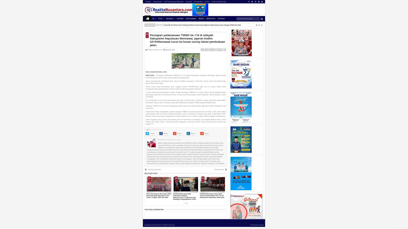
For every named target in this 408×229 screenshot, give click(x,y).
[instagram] (255, 1)
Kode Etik (189, 2)
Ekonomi (180, 19)
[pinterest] (258, 1)
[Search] (262, 19)
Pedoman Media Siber (219, 2)
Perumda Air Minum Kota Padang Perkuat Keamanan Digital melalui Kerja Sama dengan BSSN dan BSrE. (202, 25)
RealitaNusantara (150, 225)
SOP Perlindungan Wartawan (174, 2)
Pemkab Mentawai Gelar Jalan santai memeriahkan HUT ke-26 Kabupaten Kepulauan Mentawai (212, 195)
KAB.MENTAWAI (155, 130)
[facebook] (248, 1)
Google (261, 225)
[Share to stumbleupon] (206, 133)
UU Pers (207, 2)
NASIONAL (169, 19)
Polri (160, 19)
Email (220, 50)
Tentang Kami (157, 2)
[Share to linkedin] (193, 133)
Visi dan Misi (198, 2)
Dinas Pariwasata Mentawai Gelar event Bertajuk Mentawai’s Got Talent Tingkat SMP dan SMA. (158, 195)
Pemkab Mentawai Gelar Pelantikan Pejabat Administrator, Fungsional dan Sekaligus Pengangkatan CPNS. (184, 196)
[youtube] (262, 1)
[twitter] (252, 1)
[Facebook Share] (165, 133)
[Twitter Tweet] (152, 133)
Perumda (221, 19)
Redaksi (148, 2)
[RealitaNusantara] (147, 18)
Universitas (210, 19)
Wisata (201, 19)
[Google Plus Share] (179, 133)
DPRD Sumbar (191, 19)
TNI (153, 19)
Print (212, 50)
